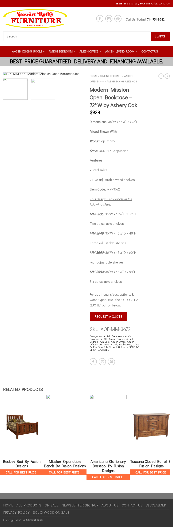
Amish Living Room (119, 51)
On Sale (51, 505)
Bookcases (125, 344)
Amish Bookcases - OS (122, 81)
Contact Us (149, 51)
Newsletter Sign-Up (80, 505)
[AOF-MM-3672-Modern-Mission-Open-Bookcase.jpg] (43, 73)
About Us (110, 505)
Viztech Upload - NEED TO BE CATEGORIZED (114, 348)
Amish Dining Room (27, 51)
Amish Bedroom (61, 51)
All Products (28, 505)
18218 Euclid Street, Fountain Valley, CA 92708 (143, 3)
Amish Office (89, 51)
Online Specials (110, 75)
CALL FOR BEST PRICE (21, 472)
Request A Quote (108, 316)
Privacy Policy (16, 512)
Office (135, 344)
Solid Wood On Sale (51, 512)
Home (93, 75)
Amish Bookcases (113, 336)
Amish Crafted (117, 339)
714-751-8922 (156, 19)
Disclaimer (156, 505)
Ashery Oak (110, 344)
